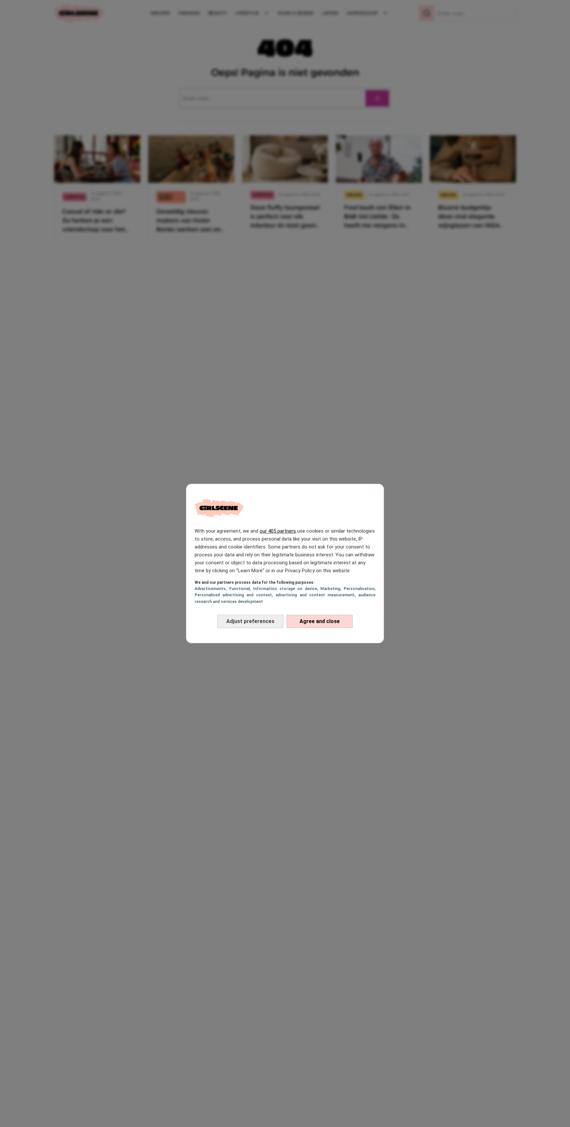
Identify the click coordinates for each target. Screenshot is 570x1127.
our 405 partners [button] (278, 531)
